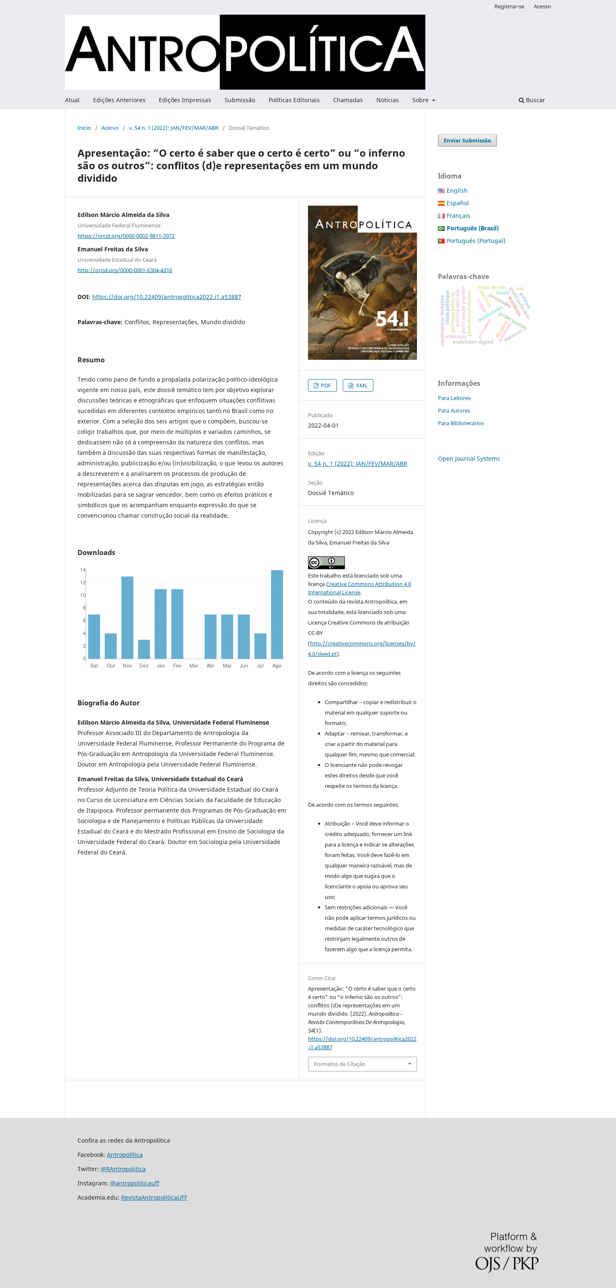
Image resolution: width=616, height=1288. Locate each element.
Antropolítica (125, 1155)
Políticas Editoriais (294, 100)
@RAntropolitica (123, 1169)
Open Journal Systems (469, 458)
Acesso (542, 6)
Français (458, 215)
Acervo (110, 128)
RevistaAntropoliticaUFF (154, 1197)
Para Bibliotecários (461, 423)
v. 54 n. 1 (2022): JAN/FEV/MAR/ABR (173, 128)
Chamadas (348, 100)
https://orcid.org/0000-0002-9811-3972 (126, 236)
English (457, 190)
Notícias (387, 100)
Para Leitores (454, 398)
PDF (325, 385)
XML (361, 385)
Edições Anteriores (119, 100)
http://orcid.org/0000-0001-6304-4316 (125, 270)
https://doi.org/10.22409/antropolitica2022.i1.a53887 (166, 297)
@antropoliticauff (134, 1183)
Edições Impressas (185, 100)
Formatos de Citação (339, 1064)
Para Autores (454, 410)
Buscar (534, 100)
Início (84, 128)
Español (458, 203)
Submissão (240, 100)
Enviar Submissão (467, 140)
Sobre (421, 100)
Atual (72, 100)
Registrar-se (509, 6)
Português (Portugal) (476, 241)
